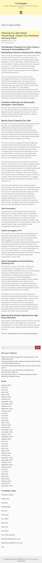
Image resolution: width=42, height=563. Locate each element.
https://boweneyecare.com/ (10, 539)
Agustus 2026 (6, 385)
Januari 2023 (5, 483)
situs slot (4, 511)
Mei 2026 (4, 390)
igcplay (8, 240)
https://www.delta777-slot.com (12, 543)
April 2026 (4, 392)
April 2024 (4, 448)
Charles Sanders (8, 42)
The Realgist (21, 3)
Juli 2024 (4, 441)
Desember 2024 (7, 429)
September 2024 (7, 437)
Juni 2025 (4, 415)
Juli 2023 (4, 469)
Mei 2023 (4, 474)
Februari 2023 (6, 481)
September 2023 (7, 465)
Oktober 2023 (6, 462)
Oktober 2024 (6, 434)
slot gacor (4, 503)
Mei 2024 (4, 446)
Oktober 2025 (6, 406)
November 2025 (7, 404)
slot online (4, 519)
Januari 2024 (5, 455)
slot (2, 547)
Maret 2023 (5, 479)
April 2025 (4, 420)
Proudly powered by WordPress (13, 559)
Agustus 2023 (6, 467)
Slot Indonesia (12, 333)
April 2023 (4, 476)
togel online (5, 499)
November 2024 (7, 432)
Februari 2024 (6, 453)
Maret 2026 (5, 394)
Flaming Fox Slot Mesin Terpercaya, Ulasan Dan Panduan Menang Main (20, 35)
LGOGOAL (5, 515)
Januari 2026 (5, 399)
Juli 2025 (4, 413)
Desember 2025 (7, 401)
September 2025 (7, 408)
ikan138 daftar (6, 507)
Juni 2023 (4, 472)
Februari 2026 (6, 397)
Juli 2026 (4, 387)
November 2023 (7, 460)
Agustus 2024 (6, 439)
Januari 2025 (5, 427)
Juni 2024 (4, 444)
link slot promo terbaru (30, 333)
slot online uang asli (8, 535)
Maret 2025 (5, 422)
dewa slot (4, 527)
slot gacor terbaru (7, 495)
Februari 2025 (6, 425)
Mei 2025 (4, 418)
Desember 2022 (7, 486)
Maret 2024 (5, 451)
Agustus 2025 (6, 411)
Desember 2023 (7, 458)
